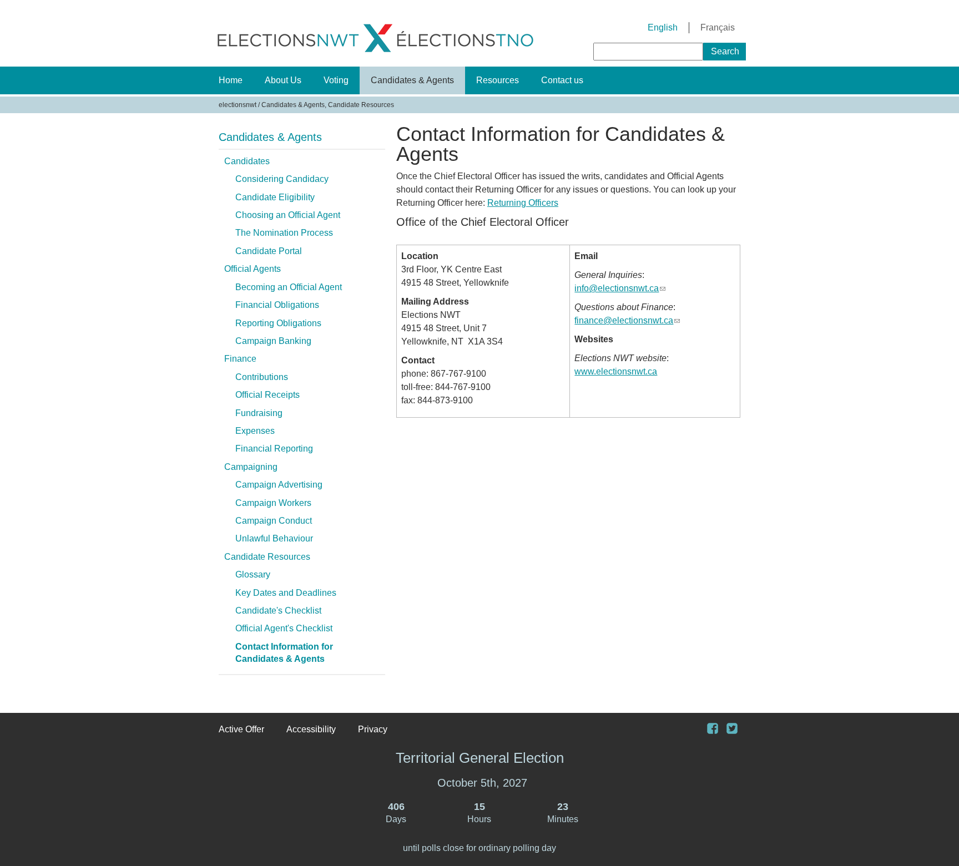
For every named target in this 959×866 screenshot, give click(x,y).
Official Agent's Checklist (283, 628)
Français (717, 27)
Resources (497, 80)
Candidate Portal (268, 251)
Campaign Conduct (273, 520)
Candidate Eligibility (275, 197)
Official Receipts (267, 394)
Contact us (562, 80)
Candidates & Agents (412, 80)
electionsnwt (237, 105)
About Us (283, 80)
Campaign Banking (273, 341)
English (663, 27)
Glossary (252, 574)
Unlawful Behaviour (274, 538)
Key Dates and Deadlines (285, 592)
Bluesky (736, 730)
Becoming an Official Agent (288, 287)
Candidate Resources (267, 556)
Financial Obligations (277, 305)
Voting (336, 80)
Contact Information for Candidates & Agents (284, 653)
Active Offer (241, 729)
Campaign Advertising (278, 484)
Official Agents (252, 269)
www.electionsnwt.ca (615, 371)
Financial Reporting (274, 448)
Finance (240, 358)
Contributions (261, 377)
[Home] (375, 54)
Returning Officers (522, 202)
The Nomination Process (284, 232)
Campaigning (250, 467)
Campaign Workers (273, 503)
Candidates (247, 161)
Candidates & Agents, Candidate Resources (327, 105)
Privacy (372, 729)
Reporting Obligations (278, 323)
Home (231, 80)
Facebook (716, 730)
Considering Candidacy (282, 179)
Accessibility (311, 729)
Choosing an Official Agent (287, 215)
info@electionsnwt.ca (619, 288)
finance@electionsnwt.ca (627, 320)
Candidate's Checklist (278, 610)
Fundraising (258, 413)
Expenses (255, 430)
